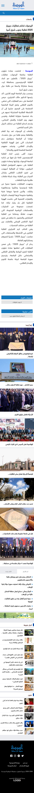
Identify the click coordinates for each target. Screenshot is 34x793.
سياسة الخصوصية (14, 762)
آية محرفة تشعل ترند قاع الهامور (13, 648)
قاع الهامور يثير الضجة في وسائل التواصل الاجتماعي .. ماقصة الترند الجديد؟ (12, 671)
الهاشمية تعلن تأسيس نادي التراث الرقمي (19, 444)
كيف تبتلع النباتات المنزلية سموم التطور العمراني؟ (12, 680)
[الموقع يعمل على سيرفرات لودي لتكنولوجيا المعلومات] (17, 780)
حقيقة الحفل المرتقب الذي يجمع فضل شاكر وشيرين (13, 709)
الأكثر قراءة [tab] (9, 571)
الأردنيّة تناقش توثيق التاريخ (24, 414)
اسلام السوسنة (12, 765)
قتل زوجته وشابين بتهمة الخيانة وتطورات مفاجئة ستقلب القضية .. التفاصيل (12, 632)
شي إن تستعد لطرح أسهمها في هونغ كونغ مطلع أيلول (13, 663)
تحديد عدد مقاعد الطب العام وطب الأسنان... (18, 503)
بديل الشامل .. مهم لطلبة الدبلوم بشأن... (19, 384)
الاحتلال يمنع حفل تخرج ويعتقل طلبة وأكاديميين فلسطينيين (19, 578)
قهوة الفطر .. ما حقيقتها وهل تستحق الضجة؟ (13, 687)
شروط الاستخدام (24, 765)
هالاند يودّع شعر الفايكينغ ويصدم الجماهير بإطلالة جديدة (12, 641)
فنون (30, 694)
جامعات (29, 18)
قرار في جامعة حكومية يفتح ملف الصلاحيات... (17, 533)
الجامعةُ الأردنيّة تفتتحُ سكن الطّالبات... (20, 473)
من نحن (25, 762)
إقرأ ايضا (29, 324)
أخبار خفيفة (28, 624)
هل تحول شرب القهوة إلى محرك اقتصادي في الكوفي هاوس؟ (13, 656)
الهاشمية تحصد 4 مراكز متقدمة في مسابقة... (18, 563)
